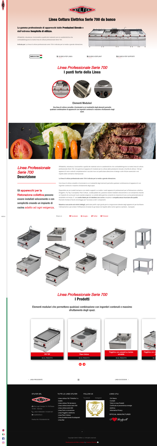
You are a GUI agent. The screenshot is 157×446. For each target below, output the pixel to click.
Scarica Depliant (95, 56)
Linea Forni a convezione (66, 410)
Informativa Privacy (116, 410)
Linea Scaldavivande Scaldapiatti (69, 417)
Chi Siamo (113, 398)
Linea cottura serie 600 (65, 408)
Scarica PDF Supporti (126, 56)
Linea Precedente (36, 379)
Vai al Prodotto (47, 358)
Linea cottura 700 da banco (67, 403)
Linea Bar (61, 420)
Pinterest (105, 216)
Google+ (85, 216)
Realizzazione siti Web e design (75, 442)
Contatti (112, 401)
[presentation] (80, 364)
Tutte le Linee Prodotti (117, 403)
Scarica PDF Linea (65, 56)
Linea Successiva (121, 379)
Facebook (74, 216)
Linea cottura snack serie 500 (67, 405)
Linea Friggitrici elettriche (66, 413)
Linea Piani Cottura (64, 415)
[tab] (61, 89)
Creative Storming (91, 442)
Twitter (95, 216)
